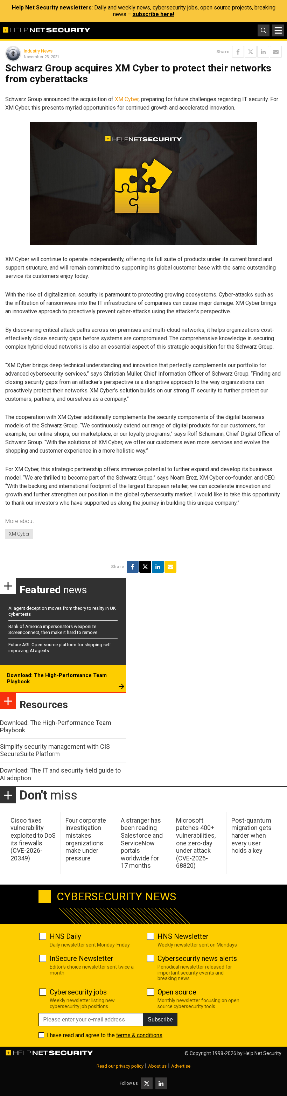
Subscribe (160, 1019)
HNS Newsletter (183, 936)
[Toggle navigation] (278, 30)
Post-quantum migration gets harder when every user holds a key (251, 835)
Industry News (38, 51)
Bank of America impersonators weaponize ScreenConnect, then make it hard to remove (52, 629)
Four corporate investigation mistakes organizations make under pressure (85, 839)
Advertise (180, 1066)
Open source (177, 992)
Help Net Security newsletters (52, 7)
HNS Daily (65, 936)
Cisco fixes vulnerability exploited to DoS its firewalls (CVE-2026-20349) (33, 839)
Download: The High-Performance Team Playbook (57, 678)
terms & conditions (139, 1035)
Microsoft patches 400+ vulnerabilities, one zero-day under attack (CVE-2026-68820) (196, 843)
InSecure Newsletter (81, 958)
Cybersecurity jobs (78, 992)
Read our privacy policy (120, 1066)
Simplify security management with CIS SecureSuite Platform (55, 750)
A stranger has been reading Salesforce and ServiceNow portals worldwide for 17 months (142, 843)
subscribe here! (153, 14)
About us (157, 1066)
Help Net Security (262, 1053)
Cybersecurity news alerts (197, 958)
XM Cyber (127, 99)
